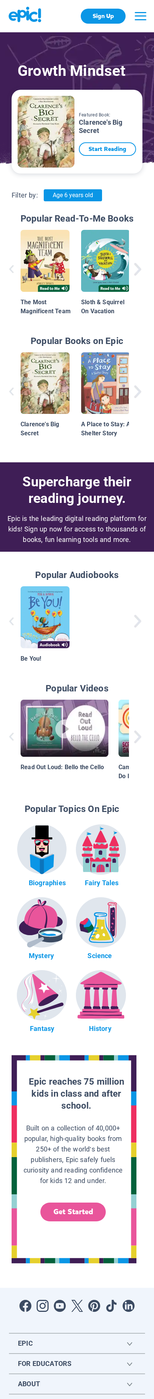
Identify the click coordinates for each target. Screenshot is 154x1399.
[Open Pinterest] (94, 1306)
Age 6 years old (73, 195)
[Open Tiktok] (111, 1306)
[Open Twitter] (77, 1306)
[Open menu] (141, 16)
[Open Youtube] (60, 1306)
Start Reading (107, 149)
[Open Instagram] (43, 1306)
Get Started (73, 1212)
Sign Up (103, 16)
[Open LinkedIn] (129, 1306)
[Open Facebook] (25, 1306)
